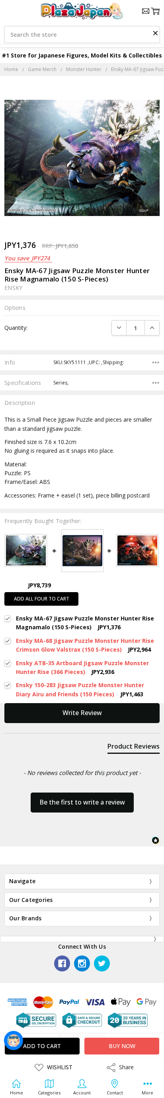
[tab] (133, 748)
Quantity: (15, 327)
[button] (155, 33)
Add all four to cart (41, 598)
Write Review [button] (82, 712)
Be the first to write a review (82, 802)
